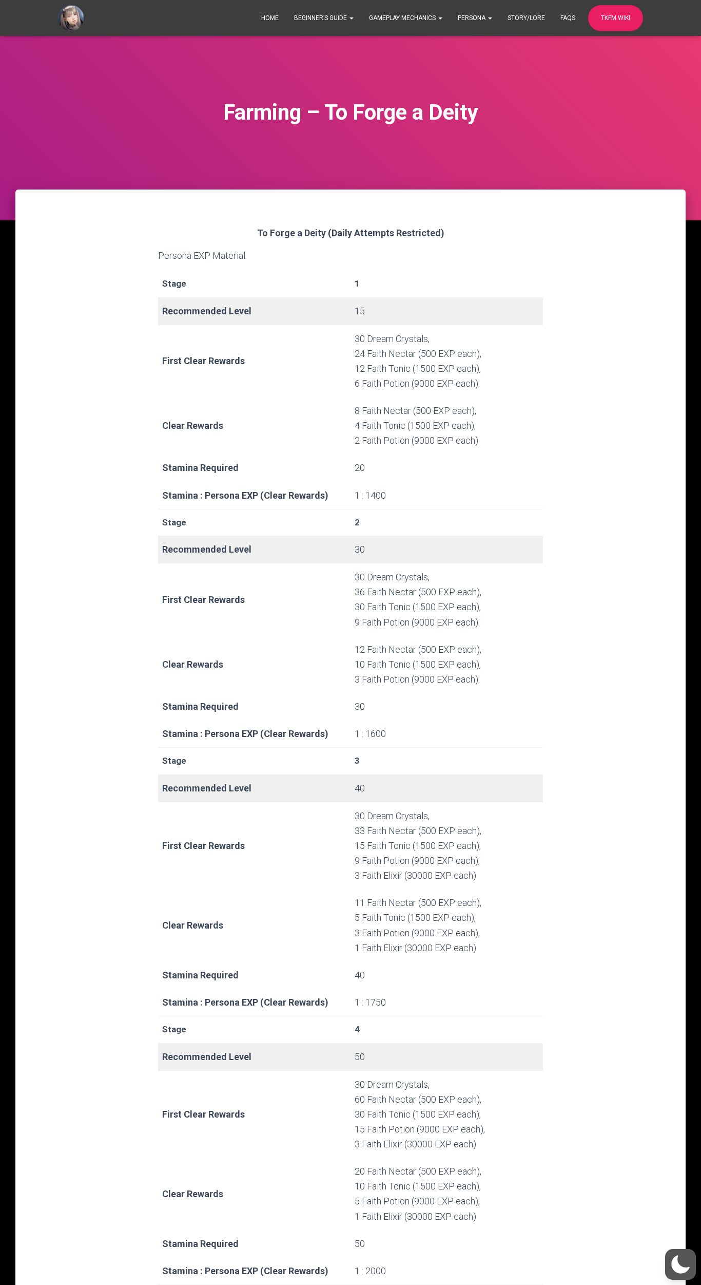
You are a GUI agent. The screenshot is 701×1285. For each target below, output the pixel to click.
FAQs (567, 18)
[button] (680, 1264)
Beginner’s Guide (321, 18)
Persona (472, 18)
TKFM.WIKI (615, 18)
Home (270, 18)
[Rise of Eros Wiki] (70, 18)
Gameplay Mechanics (403, 18)
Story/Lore (526, 18)
